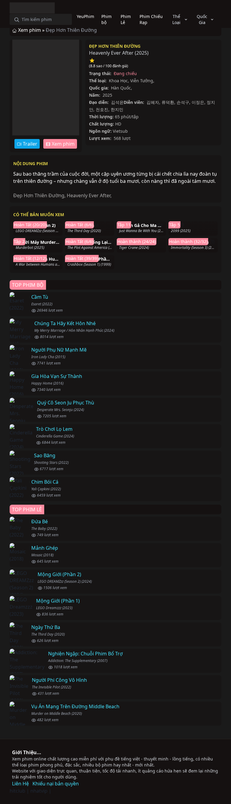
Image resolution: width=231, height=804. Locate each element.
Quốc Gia (202, 19)
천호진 (102, 109)
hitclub (17, 790)
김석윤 (117, 102)
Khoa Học (118, 80)
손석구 (183, 102)
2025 (141, 53)
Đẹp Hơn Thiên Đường (114, 46)
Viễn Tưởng (141, 80)
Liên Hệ (20, 783)
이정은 (198, 102)
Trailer (29, 144)
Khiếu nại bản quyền (55, 783)
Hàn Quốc (121, 88)
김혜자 (152, 102)
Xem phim (63, 144)
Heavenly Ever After (88, 195)
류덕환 (168, 102)
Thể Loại (176, 19)
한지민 (117, 109)
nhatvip (39, 790)
